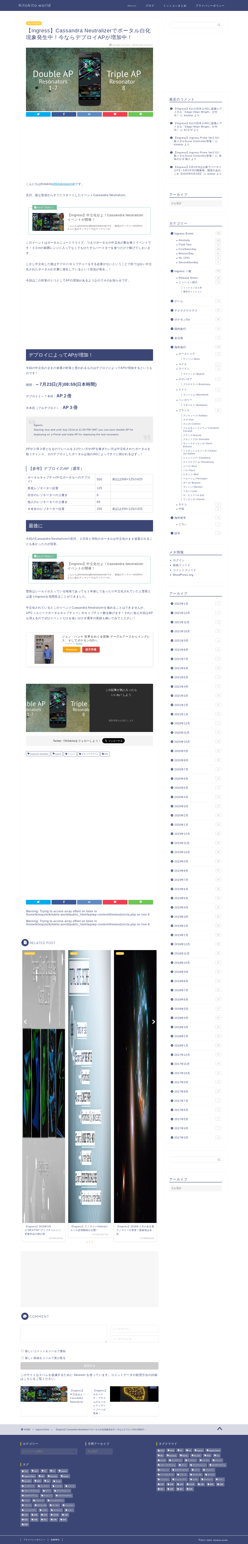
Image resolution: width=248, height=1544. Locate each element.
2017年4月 (196, 1128)
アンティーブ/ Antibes (195, 415)
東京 (45, 1520)
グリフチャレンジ (63, 1491)
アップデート (29, 1486)
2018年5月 (196, 1008)
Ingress (57, 754)
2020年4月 (196, 797)
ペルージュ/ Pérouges (195, 478)
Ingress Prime (29, 1476)
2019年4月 (196, 907)
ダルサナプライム (30, 1496)
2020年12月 (196, 723)
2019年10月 (196, 852)
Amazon (71, 649)
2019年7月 (196, 879)
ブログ (150, 5)
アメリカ (58, 1486)
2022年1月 (196, 603)
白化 (106, 754)
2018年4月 (196, 1017)
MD (42, 1476)
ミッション (69, 1505)
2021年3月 (196, 695)
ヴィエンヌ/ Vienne (194, 499)
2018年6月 (196, 999)
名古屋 (55, 1515)
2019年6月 (196, 889)
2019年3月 (196, 916)
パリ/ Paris (189, 470)
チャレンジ (48, 1496)
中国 (199, 509)
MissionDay (199, 253)
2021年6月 (196, 668)
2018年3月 (196, 1027)
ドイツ (199, 389)
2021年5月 (196, 677)
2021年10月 (196, 631)
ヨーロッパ (57, 1510)
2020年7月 (196, 769)
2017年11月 (196, 1063)
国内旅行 (196, 328)
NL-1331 (199, 257)
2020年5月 (196, 787)
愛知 (26, 1520)
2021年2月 (196, 705)
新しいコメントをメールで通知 (45, 1351)
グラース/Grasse (192, 435)
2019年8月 (196, 870)
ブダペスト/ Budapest (195, 405)
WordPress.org (183, 574)
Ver (48, 1481)
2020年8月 (196, 760)
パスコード (40, 1500)
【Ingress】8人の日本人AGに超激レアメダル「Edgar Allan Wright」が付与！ (198, 112)
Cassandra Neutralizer (38, 754)
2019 (36, 1471)
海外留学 (196, 517)
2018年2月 (196, 1036)
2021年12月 (196, 612)
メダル (44, 1510)
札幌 (35, 1520)
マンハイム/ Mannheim (195, 394)
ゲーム (196, 301)
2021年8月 (196, 649)
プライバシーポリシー (210, 5)
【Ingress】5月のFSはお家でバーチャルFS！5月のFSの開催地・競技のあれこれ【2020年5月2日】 (198, 170)
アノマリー (44, 1486)
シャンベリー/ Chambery (197, 458)
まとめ (58, 1481)
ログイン (179, 560)
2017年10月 (196, 1073)
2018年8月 (196, 981)
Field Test (199, 244)
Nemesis (53, 1476)
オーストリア (199, 354)
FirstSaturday (199, 249)
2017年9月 (196, 1082)
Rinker (79, 643)
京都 (35, 1515)
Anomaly (199, 240)
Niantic (66, 1476)
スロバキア (199, 379)
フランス (199, 410)
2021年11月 (196, 622)
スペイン (199, 368)
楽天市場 (91, 649)
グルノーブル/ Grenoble (196, 439)
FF (45, 1471)
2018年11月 (196, 953)
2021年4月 (196, 686)
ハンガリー (199, 400)
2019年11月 (196, 843)
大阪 (66, 1515)
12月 (26, 1471)
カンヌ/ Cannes (192, 424)
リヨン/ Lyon (190, 491)
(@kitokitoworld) (63, 184)
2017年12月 (196, 1054)
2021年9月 (196, 640)
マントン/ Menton (193, 487)
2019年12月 (196, 833)
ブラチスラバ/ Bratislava (196, 384)
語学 (196, 533)
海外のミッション (192, 291)
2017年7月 (196, 1100)
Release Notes (199, 277)
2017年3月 (196, 1137)
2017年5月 (196, 1119)
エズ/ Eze (188, 419)
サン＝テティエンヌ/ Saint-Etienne (198, 445)
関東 (26, 1524)
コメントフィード (184, 570)
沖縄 (54, 1520)
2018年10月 (196, 962)
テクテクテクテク (196, 310)
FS (54, 1471)
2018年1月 (196, 1045)
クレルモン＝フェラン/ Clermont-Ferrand (201, 429)
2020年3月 (196, 806)
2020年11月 (196, 732)
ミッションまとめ (175, 5)
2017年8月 (196, 1091)
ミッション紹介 (199, 282)
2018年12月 (196, 944)
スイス (199, 364)
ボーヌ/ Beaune (192, 482)
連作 (64, 1520)
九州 (26, 1515)
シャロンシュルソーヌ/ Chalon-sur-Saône (200, 452)
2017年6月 (196, 1109)
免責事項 (55, 1540)
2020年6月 (196, 778)
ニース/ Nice (190, 466)
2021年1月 (196, 714)
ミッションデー (30, 1510)
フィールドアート (56, 1500)
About (132, 5)
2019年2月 (196, 925)
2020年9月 (196, 751)
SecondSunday (199, 262)
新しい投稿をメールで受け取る (45, 1358)
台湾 (45, 1515)
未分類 (196, 338)
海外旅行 (197, 347)
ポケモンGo (196, 319)
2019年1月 (196, 935)
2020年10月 (196, 741)
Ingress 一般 (197, 271)
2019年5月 (196, 898)
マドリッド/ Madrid (193, 374)
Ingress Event (34, 23)
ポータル (55, 1505)
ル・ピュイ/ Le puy (193, 495)
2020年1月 (196, 824)
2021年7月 (196, 658)
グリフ (47, 1491)
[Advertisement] (89, 149)
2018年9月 (196, 971)
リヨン (199, 524)
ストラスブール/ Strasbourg (198, 462)
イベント (71, 754)
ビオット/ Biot (191, 474)
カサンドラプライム (89, 754)
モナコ (199, 504)
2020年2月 (196, 815)
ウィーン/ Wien (191, 359)
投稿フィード (181, 565)
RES (38, 1481)
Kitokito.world (35, 5)
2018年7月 (196, 990)
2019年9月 (196, 861)
